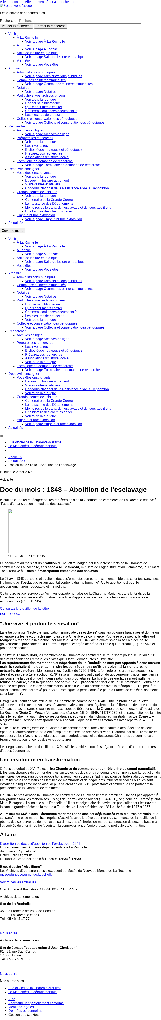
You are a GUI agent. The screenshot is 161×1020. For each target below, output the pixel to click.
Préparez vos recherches (43, 153)
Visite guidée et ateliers (42, 184)
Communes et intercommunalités (41, 80)
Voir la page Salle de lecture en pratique (55, 57)
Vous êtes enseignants (34, 172)
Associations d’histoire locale (47, 157)
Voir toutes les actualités (18, 882)
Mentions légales (21, 1007)
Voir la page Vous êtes (41, 64)
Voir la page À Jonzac (41, 49)
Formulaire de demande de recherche (45, 161)
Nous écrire (8, 933)
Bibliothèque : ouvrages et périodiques (53, 149)
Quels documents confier (43, 107)
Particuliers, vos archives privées (41, 95)
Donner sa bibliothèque (42, 103)
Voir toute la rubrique (40, 99)
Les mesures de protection (44, 115)
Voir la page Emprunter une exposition (53, 219)
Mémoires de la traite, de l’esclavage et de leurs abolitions (68, 207)
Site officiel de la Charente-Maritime (34, 442)
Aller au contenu (12, 2)
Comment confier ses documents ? (51, 111)
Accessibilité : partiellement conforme (36, 1003)
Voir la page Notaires (40, 91)
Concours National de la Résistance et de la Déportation (67, 188)
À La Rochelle (27, 37)
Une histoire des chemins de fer (48, 211)
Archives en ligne (30, 130)
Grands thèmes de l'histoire (37, 192)
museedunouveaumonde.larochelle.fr (27, 874)
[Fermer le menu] (1, 436)
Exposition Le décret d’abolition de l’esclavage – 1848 (40, 843)
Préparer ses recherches (35, 138)
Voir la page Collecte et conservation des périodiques (64, 122)
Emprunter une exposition (36, 215)
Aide (11, 999)
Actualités (15, 223)
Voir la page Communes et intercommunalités (59, 84)
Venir (12, 33)
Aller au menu (35, 2)
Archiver (14, 68)
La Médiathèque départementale (32, 446)
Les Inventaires (36, 145)
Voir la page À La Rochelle (45, 41)
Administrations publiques (36, 72)
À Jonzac (24, 45)
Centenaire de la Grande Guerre (49, 200)
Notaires (23, 87)
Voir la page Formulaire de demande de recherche (62, 165)
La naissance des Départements (49, 203)
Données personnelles (25, 1010)
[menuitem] (84, 49)
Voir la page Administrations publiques (53, 76)
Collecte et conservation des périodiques (47, 118)
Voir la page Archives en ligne (47, 134)
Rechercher (9, 20)
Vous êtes (24, 61)
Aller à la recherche (60, 2)
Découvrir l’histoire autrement (47, 180)
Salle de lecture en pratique (37, 53)
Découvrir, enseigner (23, 169)
